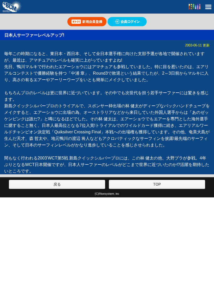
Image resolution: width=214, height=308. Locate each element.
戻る (57, 184)
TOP (157, 184)
